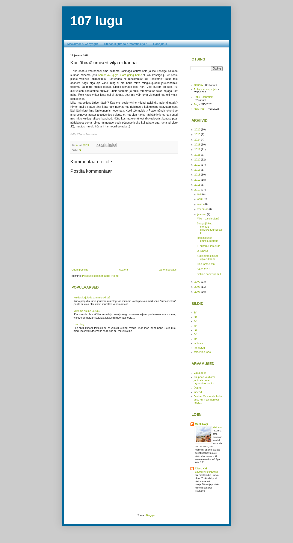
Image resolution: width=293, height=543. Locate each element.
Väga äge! (200, 372)
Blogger (150, 515)
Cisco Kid (201, 468)
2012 (197, 179)
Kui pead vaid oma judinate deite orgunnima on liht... (205, 380)
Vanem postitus (168, 269)
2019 (197, 164)
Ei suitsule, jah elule (208, 246)
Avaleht (123, 269)
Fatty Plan (199, 108)
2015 (197, 169)
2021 (197, 154)
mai (199, 194)
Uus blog (79, 324)
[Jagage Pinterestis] (114, 145)
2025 (197, 134)
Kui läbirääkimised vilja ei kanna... (208, 257)
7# (195, 338)
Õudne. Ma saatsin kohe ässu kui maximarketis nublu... (208, 399)
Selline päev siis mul (209, 274)
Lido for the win (206, 264)
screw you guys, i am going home (120, 75)
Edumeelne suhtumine (207, 471)
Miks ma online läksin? (87, 311)
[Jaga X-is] (106, 145)
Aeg (196, 104)
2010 (197, 189)
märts (200, 204)
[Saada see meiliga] (98, 145)
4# (195, 325)
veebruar (202, 209)
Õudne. (198, 387)
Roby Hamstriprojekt (205, 89)
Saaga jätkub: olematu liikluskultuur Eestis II (209, 228)
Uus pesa (202, 251)
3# (195, 321)
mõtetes (198, 343)
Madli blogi (201, 424)
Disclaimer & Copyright (82, 43)
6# (195, 334)
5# (80, 150)
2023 (197, 144)
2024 (197, 139)
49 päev (198, 84)
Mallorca (217, 427)
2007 (197, 291)
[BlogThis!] (102, 145)
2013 (197, 174)
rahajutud (199, 347)
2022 (197, 149)
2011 (197, 184)
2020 (197, 159)
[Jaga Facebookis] (110, 145)
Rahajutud (160, 43)
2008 (197, 286)
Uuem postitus (79, 269)
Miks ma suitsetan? (208, 218)
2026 (197, 129)
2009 (197, 281)
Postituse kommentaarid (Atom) (100, 275)
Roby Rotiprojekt (203, 96)
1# (195, 312)
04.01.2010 (203, 269)
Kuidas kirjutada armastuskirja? (125, 43)
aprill (200, 199)
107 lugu (96, 21)
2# (195, 317)
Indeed (198, 392)
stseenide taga (202, 352)
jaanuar (202, 214)
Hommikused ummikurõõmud (207, 239)
